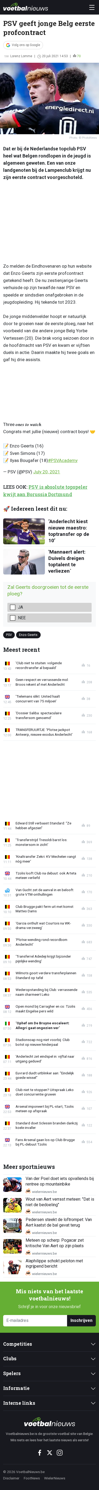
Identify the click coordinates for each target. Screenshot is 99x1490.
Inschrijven (81, 1320)
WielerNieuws (54, 1478)
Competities (17, 1344)
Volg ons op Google (26, 45)
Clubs (9, 1359)
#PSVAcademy (63, 460)
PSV (9, 635)
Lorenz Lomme (21, 56)
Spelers (12, 1373)
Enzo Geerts (28, 635)
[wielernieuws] (49, 1421)
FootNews (32, 1478)
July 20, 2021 (46, 471)
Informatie (16, 1388)
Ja (20, 607)
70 (79, 56)
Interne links (19, 1403)
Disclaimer (11, 1478)
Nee (22, 617)
